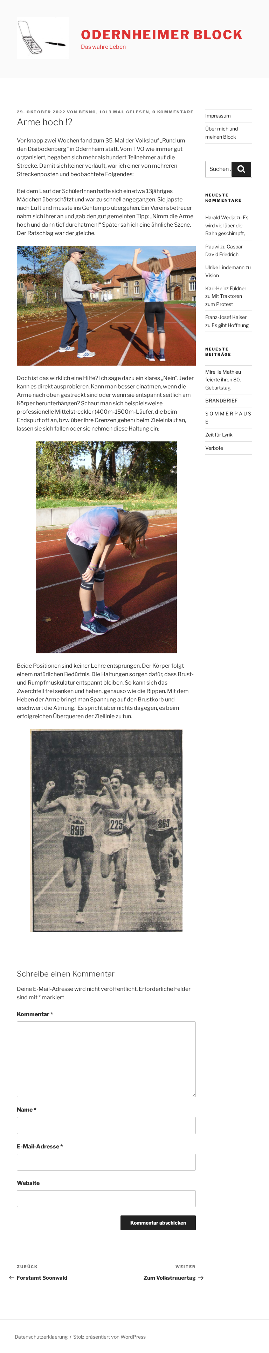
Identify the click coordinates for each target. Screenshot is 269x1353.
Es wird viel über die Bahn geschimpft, (226, 225)
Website (28, 1183)
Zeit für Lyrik (219, 435)
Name (26, 1109)
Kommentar (35, 1014)
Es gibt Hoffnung (230, 325)
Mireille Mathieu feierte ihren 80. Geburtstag (223, 380)
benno (87, 111)
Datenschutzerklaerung (41, 1337)
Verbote (214, 448)
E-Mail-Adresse (40, 1146)
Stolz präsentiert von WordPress (109, 1337)
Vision (212, 275)
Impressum (218, 116)
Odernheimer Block (162, 34)
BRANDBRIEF (221, 401)
